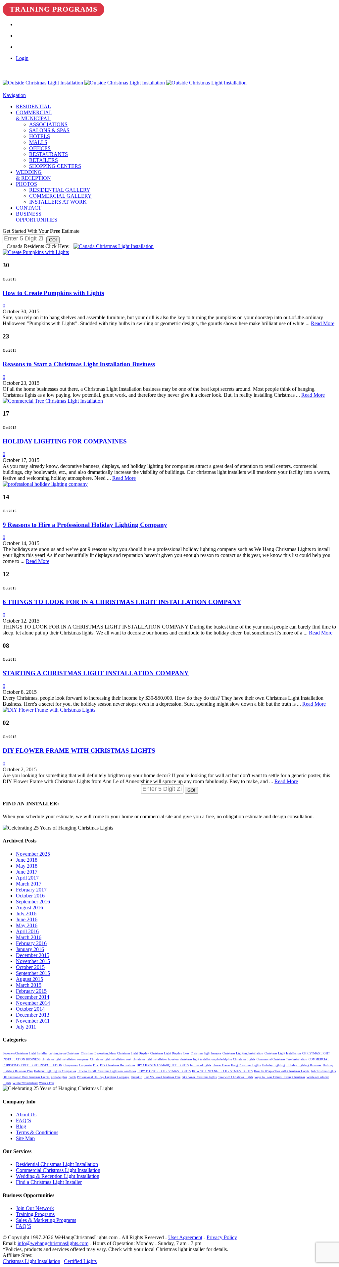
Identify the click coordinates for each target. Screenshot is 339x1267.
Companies (71, 1065)
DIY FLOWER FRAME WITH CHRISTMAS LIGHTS (79, 750)
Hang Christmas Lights (246, 1065)
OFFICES (40, 148)
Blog (21, 1126)
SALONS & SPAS (49, 130)
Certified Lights (80, 1261)
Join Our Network (35, 1208)
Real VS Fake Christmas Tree (162, 1077)
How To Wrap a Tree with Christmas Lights (282, 1071)
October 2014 (30, 1009)
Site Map (25, 1138)
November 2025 (33, 854)
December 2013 (32, 1015)
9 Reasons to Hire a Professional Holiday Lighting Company (85, 524)
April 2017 (27, 878)
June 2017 (26, 872)
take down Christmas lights (199, 1077)
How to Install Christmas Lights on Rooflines (106, 1071)
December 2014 (32, 997)
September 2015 (33, 973)
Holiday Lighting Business (303, 1065)
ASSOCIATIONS (48, 124)
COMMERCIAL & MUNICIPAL (34, 115)
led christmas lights (323, 1071)
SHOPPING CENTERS (55, 166)
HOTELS (39, 136)
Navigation (14, 95)
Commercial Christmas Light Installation (58, 1170)
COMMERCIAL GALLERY (60, 196)
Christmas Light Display (133, 1053)
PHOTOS (26, 184)
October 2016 (30, 895)
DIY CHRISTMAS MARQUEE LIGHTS (163, 1065)
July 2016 (26, 913)
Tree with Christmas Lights (235, 1077)
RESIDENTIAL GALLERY (59, 190)
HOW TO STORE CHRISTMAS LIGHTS (164, 1071)
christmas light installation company (65, 1059)
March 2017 (28, 884)
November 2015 (33, 961)
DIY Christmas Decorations (117, 1065)
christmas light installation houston (156, 1059)
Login (22, 58)
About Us (26, 1114)
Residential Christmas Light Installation (57, 1164)
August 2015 (29, 979)
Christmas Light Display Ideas (169, 1053)
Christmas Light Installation (283, 1053)
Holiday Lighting (273, 1065)
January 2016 (30, 949)
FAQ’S (23, 1120)
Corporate (85, 1065)
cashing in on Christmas (64, 1053)
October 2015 (30, 967)
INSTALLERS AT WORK (58, 202)
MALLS (38, 142)
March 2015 (28, 985)
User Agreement (185, 1237)
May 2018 (26, 866)
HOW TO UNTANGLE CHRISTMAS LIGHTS (222, 1071)
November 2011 (33, 1021)
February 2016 (31, 943)
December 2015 (32, 955)
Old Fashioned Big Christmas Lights (26, 1077)
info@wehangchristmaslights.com (53, 1243)
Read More (322, 323)
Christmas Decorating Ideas (98, 1053)
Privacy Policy (222, 1237)
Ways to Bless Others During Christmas (280, 1077)
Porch (72, 1077)
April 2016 (27, 931)
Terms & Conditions (37, 1132)
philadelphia (59, 1077)
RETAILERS (43, 160)
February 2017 (31, 889)
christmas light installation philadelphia (206, 1059)
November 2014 (33, 1003)
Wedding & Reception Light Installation (57, 1176)
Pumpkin (136, 1077)
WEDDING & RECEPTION (33, 175)
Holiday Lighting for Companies (55, 1071)
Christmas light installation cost (110, 1059)
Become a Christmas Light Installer (25, 1053)
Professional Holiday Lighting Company (103, 1077)
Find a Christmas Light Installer (49, 1182)
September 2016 (33, 901)
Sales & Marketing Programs (46, 1220)
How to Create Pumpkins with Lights (53, 292)
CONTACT (28, 208)
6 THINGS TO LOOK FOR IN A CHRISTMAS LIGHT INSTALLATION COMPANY (122, 601)
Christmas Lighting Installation (242, 1053)
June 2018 (26, 860)
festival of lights (200, 1065)
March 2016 (28, 937)
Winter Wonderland (25, 1083)
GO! (53, 239)
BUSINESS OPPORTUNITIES (36, 217)
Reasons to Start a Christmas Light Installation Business (79, 364)
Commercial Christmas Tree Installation (282, 1059)
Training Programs (53, 9)
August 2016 (29, 907)
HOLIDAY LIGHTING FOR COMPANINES (65, 441)
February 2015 (31, 991)
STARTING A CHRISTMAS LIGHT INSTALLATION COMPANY (96, 673)
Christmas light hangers (206, 1053)
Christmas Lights (244, 1059)
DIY (96, 1065)
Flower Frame (221, 1065)
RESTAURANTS (48, 154)
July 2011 (26, 1027)
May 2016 (26, 925)
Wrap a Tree (46, 1083)
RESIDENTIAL (33, 106)
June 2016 (26, 919)
